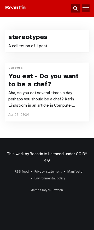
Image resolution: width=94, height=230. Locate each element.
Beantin (36, 154)
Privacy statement (48, 172)
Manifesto (74, 172)
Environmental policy (49, 178)
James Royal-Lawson (47, 190)
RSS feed (22, 172)
